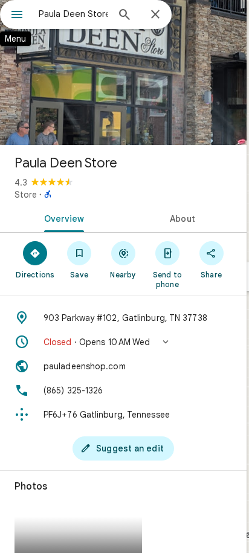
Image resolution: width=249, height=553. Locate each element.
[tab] (61, 217)
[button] (123, 342)
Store (26, 194)
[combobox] (73, 14)
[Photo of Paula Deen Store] (123, 72)
